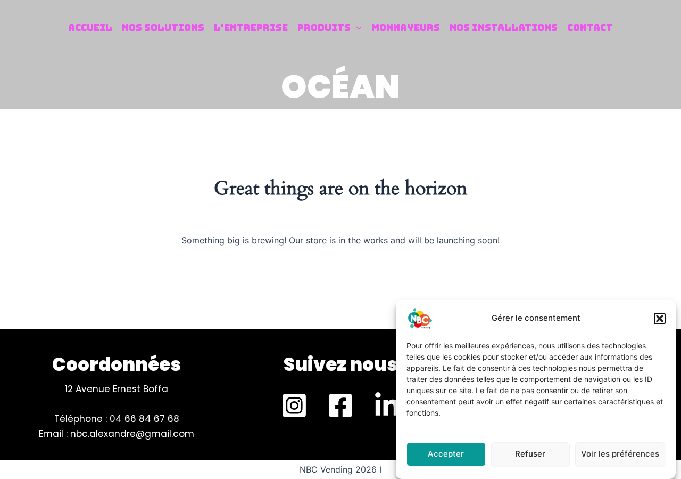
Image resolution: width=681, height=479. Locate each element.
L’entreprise (251, 27)
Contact (590, 27)
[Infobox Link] (341, 367)
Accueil (90, 27)
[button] (659, 318)
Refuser (530, 454)
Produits (324, 27)
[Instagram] (294, 405)
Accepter (446, 454)
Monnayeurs (405, 27)
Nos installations (504, 27)
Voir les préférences (620, 454)
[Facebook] (340, 405)
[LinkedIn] (386, 405)
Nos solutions (163, 27)
